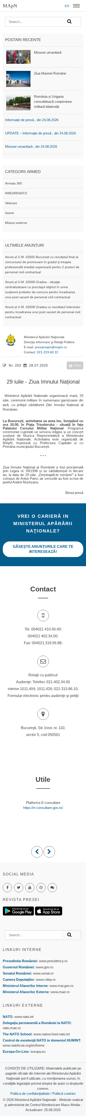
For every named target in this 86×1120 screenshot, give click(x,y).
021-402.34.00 (58, 682)
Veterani (11, 203)
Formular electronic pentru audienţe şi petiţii (43, 696)
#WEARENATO (16, 193)
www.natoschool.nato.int (51, 1034)
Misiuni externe (16, 223)
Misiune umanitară (47, 52)
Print (77, 365)
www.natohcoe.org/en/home (23, 1045)
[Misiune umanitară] (18, 57)
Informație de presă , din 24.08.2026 (31, 120)
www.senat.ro (42, 973)
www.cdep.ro (45, 979)
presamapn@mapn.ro (51, 347)
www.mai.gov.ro (61, 986)
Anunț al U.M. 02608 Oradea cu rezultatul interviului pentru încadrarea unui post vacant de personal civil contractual (42, 312)
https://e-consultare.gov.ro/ (43, 808)
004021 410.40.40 (46, 629)
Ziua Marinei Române (50, 73)
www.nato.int (23, 1017)
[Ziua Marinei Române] (18, 79)
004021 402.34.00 (42, 636)
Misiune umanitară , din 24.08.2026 (31, 146)
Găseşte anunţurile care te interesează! (43, 549)
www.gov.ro (44, 967)
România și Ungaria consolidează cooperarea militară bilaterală (53, 102)
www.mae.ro (59, 992)
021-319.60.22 (47, 352)
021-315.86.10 (66, 689)
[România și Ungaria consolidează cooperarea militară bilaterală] (18, 102)
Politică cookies (64, 1093)
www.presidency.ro (53, 961)
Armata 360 (13, 183)
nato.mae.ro (12, 1028)
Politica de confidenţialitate (30, 1093)
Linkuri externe (23, 1005)
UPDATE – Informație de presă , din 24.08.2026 (40, 133)
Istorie (9, 213)
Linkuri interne (22, 950)
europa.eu (38, 1051)
